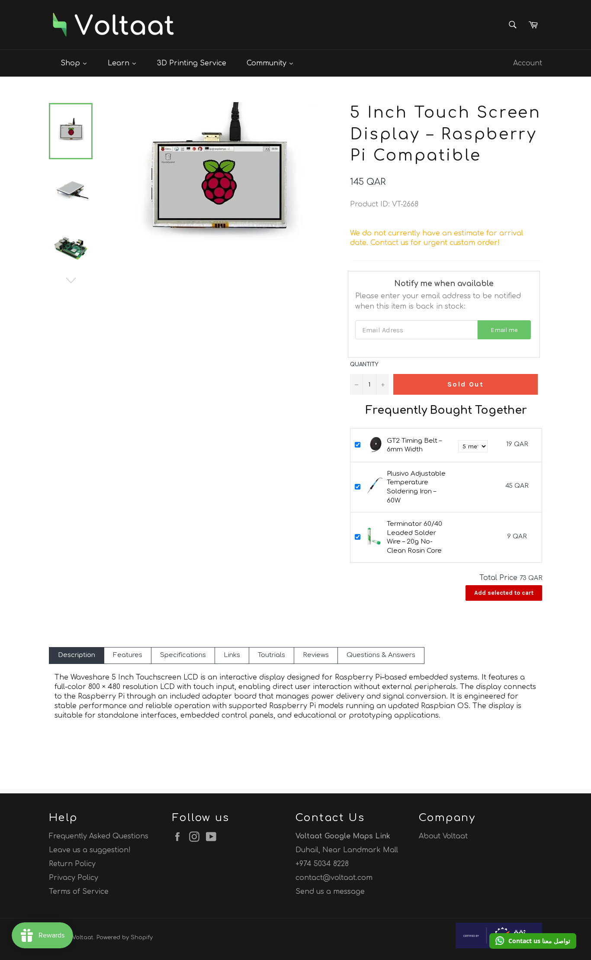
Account (527, 63)
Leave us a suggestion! (90, 850)
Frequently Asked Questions (98, 836)
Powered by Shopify (124, 937)
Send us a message (330, 892)
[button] (532, 941)
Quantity (364, 364)
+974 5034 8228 (322, 864)
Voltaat (82, 937)
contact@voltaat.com (334, 878)
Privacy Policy (73, 878)
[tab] (76, 655)
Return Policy (72, 864)
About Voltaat (443, 836)
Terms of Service (79, 892)
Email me (504, 330)
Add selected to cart (503, 592)
